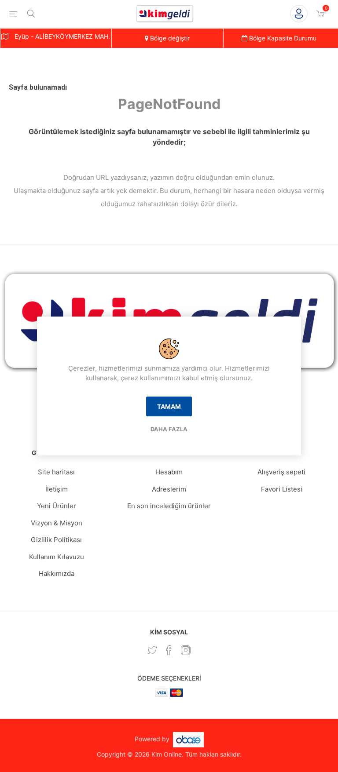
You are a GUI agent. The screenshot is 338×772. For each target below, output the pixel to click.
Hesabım (169, 472)
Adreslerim (169, 489)
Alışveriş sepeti (281, 472)
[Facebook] (169, 650)
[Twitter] (152, 650)
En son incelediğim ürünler (169, 506)
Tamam (169, 406)
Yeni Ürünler (56, 506)
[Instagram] (186, 650)
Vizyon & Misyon (56, 523)
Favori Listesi (281, 489)
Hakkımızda (56, 573)
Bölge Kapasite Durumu (281, 38)
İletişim (56, 489)
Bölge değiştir (169, 38)
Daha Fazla (169, 429)
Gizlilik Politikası (56, 539)
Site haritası (56, 472)
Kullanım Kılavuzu (56, 557)
